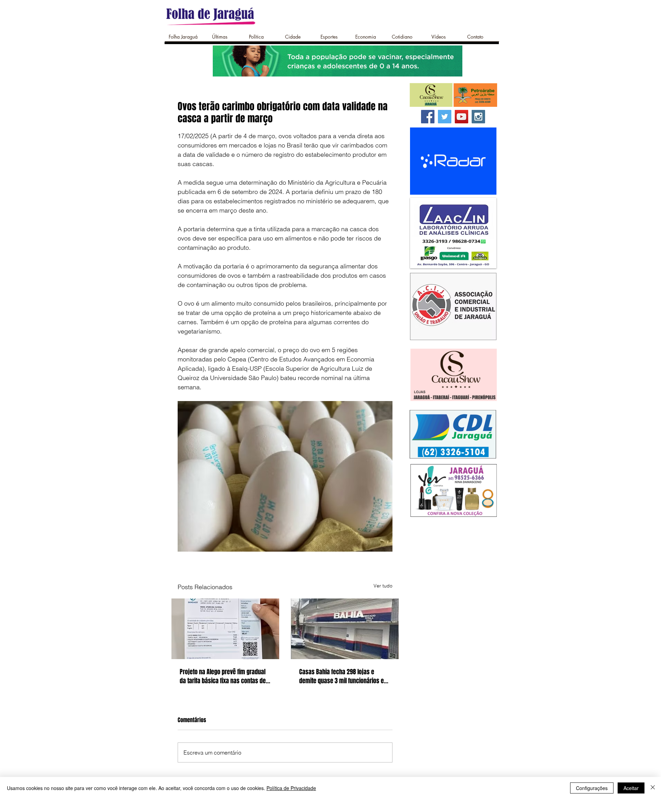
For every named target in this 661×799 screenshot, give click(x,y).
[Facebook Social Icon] (427, 116)
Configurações (592, 788)
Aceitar (631, 788)
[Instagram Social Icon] (478, 116)
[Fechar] (653, 787)
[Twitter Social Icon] (444, 116)
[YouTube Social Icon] (461, 116)
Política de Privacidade (291, 788)
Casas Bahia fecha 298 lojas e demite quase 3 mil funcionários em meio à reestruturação (344, 676)
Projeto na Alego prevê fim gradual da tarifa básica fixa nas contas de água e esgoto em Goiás (223, 676)
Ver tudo (383, 586)
